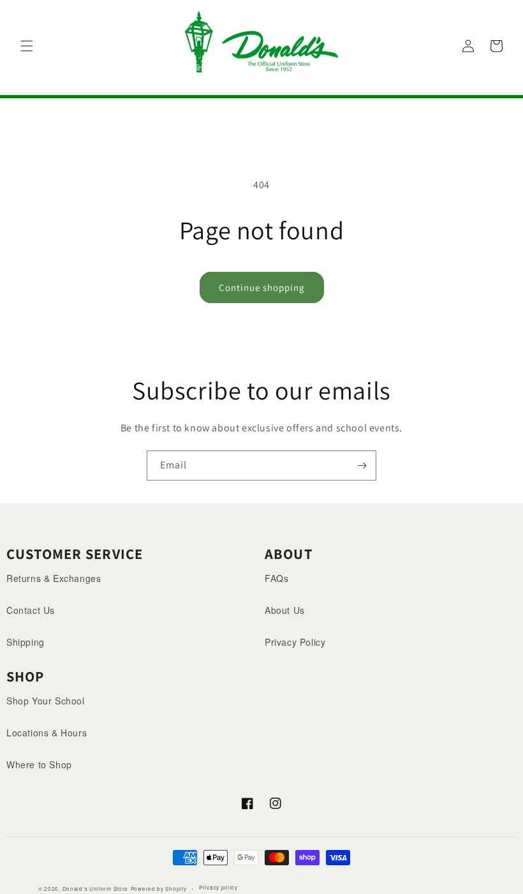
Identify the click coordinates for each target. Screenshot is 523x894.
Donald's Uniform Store (95, 888)
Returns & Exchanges (53, 578)
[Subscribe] (362, 466)
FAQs (276, 578)
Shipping (25, 642)
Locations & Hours (46, 732)
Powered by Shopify (159, 888)
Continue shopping (262, 287)
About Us (285, 610)
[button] (27, 46)
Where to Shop (39, 764)
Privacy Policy (295, 642)
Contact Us (30, 610)
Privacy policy (218, 887)
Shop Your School (45, 700)
